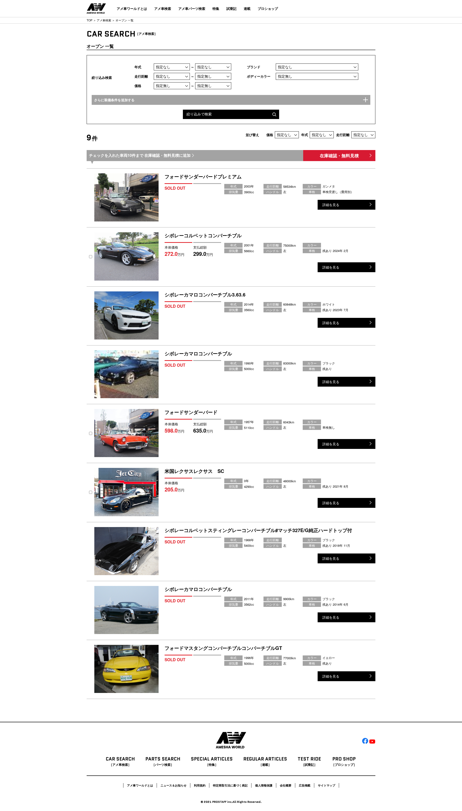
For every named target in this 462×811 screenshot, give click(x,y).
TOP (89, 20)
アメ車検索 (162, 8)
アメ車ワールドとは (132, 8)
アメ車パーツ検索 (191, 8)
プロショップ (268, 8)
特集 (215, 8)
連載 (247, 8)
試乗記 (231, 8)
